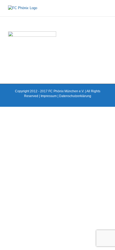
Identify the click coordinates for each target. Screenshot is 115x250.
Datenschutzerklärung (75, 96)
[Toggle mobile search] (95, 8)
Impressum (49, 96)
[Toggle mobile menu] (105, 8)
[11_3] (32, 34)
